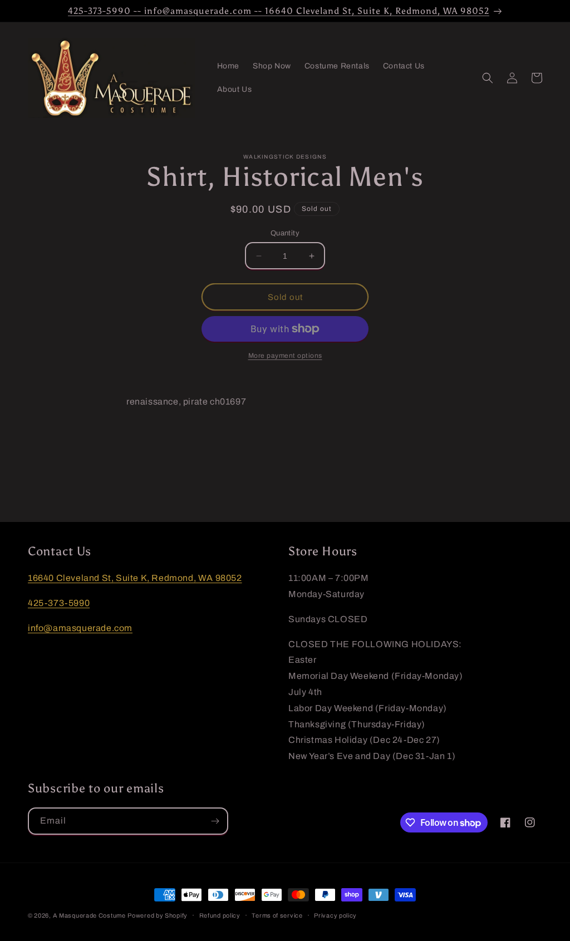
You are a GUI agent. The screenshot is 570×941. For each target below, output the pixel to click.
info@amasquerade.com (80, 628)
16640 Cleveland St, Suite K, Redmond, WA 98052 (135, 578)
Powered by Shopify (157, 915)
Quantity (285, 233)
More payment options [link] (285, 355)
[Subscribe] (215, 821)
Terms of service (277, 915)
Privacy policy (335, 915)
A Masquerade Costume (89, 915)
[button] (487, 78)
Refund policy (219, 915)
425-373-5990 (59, 603)
